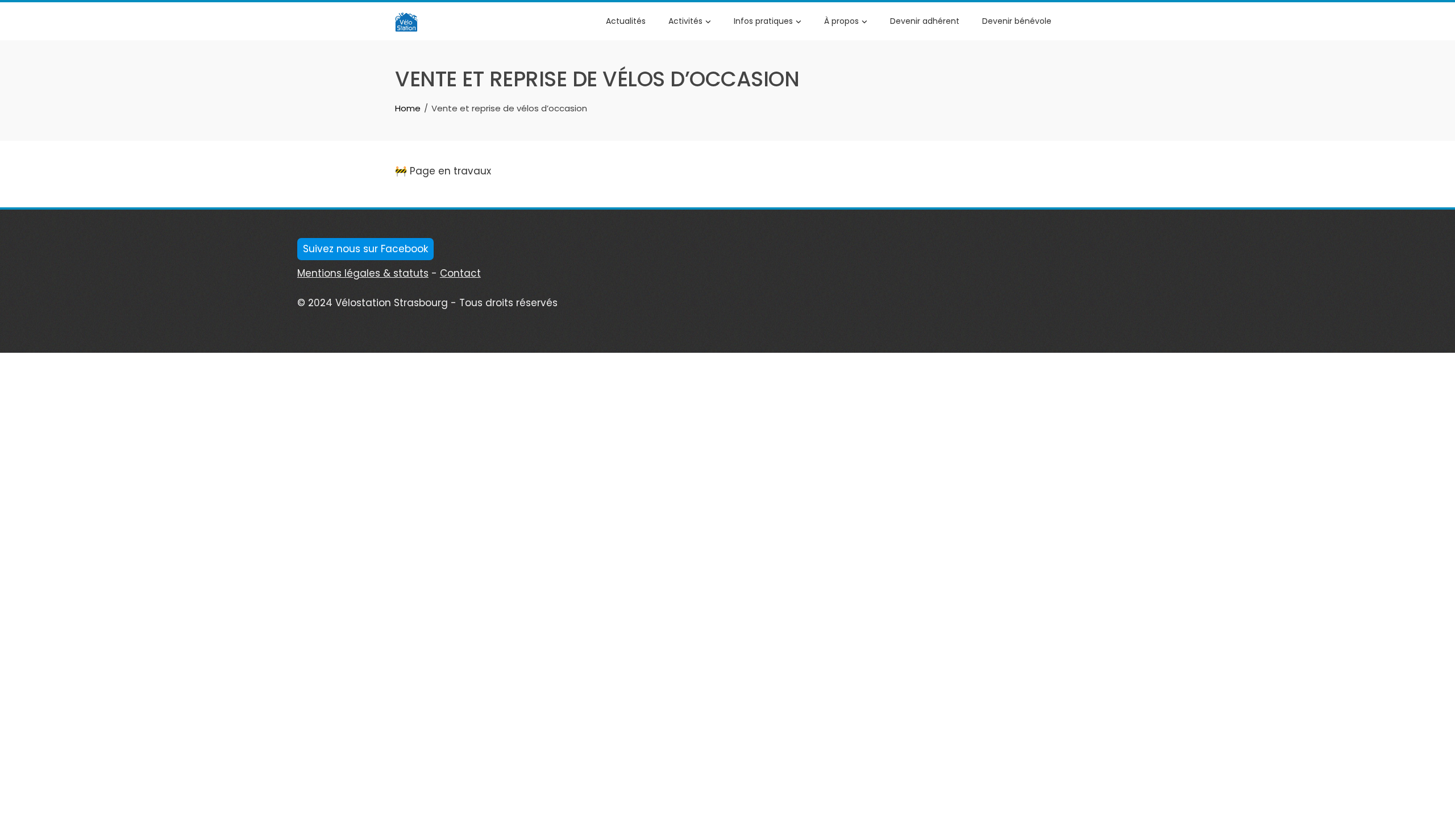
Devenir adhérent (924, 21)
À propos (841, 21)
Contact (460, 273)
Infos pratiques (763, 21)
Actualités (626, 21)
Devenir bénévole (1016, 21)
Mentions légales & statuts (363, 273)
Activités (685, 21)
